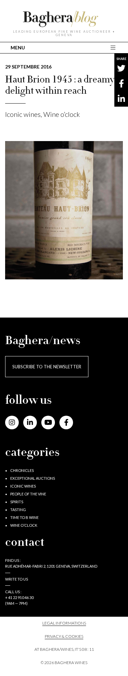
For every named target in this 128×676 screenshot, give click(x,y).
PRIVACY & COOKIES (64, 636)
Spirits (16, 502)
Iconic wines (23, 114)
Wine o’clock (61, 114)
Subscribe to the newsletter (46, 366)
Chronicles (22, 470)
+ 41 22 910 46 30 (19, 597)
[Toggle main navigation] (113, 47)
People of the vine (28, 494)
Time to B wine (24, 517)
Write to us (16, 579)
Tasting (18, 509)
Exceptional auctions (32, 478)
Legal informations (64, 623)
